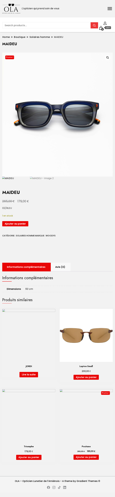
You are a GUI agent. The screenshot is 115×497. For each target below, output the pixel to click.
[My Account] (105, 23)
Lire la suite (29, 374)
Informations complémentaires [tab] (26, 267)
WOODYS (51, 235)
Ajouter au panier (15, 223)
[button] (107, 57)
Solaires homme (25, 235)
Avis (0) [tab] (60, 267)
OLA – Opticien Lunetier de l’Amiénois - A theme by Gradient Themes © (57, 481)
